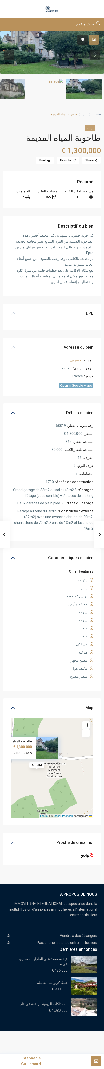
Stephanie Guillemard (31, 1061)
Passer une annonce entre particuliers (67, 943)
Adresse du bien (78, 347)
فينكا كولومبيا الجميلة (52, 983)
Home (97, 114)
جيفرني (75, 360)
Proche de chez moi (74, 842)
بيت (85, 114)
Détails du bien (79, 412)
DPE (89, 313)
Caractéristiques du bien (70, 557)
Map (89, 707)
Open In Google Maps (76, 385)
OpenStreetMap (63, 816)
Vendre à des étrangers (78, 936)
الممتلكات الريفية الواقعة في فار (43, 1004)
